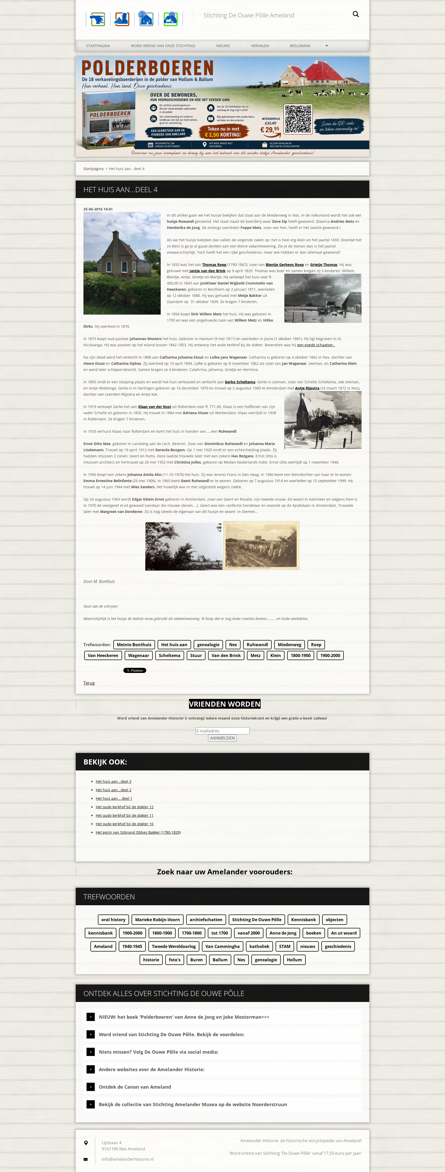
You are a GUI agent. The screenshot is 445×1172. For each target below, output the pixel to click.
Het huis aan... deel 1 (114, 798)
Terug (89, 683)
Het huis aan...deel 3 (113, 781)
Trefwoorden (96, 644)
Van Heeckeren (103, 655)
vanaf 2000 (249, 933)
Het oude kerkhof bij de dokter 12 (124, 806)
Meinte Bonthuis (134, 644)
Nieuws (223, 45)
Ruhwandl (257, 644)
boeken (313, 933)
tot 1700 (219, 933)
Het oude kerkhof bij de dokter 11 (124, 815)
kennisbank (100, 933)
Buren (196, 960)
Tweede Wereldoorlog (174, 946)
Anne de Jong (283, 933)
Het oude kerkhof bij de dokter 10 (124, 823)
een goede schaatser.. (316, 344)
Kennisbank (303, 919)
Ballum (220, 960)
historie (151, 960)
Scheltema (170, 655)
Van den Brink (226, 655)
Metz (256, 655)
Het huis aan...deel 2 (113, 789)
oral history (113, 919)
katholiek (259, 946)
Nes (233, 644)
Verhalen (260, 45)
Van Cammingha (223, 946)
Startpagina (98, 45)
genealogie (208, 644)
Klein (275, 655)
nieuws (307, 946)
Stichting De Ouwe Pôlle (256, 919)
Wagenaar (138, 655)
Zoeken (356, 15)
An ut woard (344, 933)
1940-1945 (132, 946)
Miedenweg (289, 644)
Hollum (294, 960)
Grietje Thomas (323, 264)
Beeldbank (300, 45)
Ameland (103, 946)
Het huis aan (174, 644)
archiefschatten (206, 919)
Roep (316, 644)
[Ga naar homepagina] (134, 14)
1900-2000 (330, 655)
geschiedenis (338, 946)
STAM (284, 946)
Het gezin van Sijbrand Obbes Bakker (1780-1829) (138, 832)
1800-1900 (301, 655)
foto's (175, 960)
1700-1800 (192, 933)
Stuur (196, 655)
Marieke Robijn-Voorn (157, 919)
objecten (335, 919)
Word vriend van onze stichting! (163, 45)
